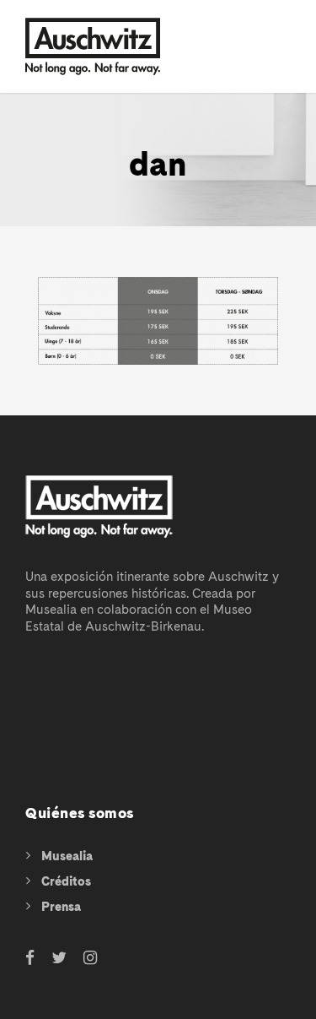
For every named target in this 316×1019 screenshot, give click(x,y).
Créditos (66, 881)
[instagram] (90, 958)
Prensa (61, 906)
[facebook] (30, 958)
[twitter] (59, 958)
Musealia (67, 856)
